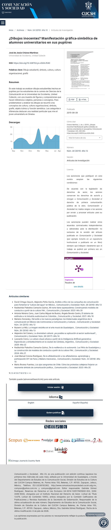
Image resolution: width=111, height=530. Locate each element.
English (31, 402)
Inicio (11, 30)
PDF (73, 99)
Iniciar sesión (54, 387)
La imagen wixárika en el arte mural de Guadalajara (51, 327)
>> (30, 373)
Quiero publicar (53, 412)
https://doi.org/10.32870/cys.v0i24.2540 (32, 63)
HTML (83, 99)
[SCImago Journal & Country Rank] (24, 460)
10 (25, 373)
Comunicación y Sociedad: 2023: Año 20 (65, 310)
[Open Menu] (2, 22)
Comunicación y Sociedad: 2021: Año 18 (76, 316)
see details (78, 286)
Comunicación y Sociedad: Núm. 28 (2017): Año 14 (36, 336)
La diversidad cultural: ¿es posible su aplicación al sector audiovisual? (65, 333)
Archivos (20, 30)
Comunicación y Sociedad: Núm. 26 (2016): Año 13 (79, 305)
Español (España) (80, 402)
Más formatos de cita (77, 138)
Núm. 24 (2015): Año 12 (38, 30)
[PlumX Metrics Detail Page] (78, 268)
